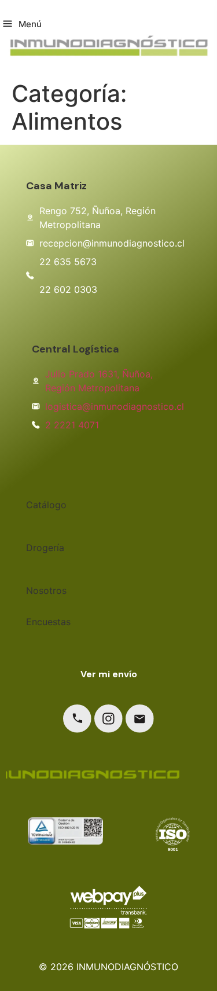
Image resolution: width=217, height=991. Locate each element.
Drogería (45, 547)
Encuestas (48, 621)
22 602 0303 (68, 289)
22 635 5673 (68, 261)
